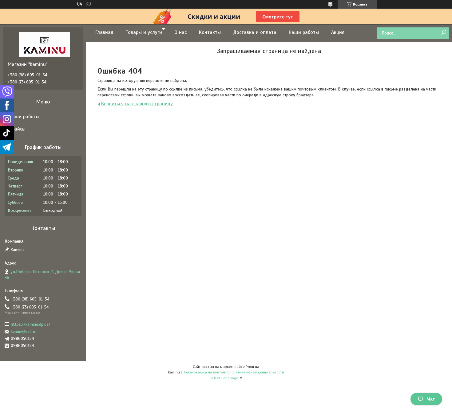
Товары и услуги (143, 32)
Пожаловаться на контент (205, 372)
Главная (104, 32)
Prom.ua (252, 367)
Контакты (210, 32)
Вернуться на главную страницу (137, 104)
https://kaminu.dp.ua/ (30, 324)
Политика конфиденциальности (256, 372)
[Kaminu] (44, 44)
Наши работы (304, 32)
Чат (431, 399)
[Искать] (443, 32)
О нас (180, 32)
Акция (337, 32)
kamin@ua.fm (23, 331)
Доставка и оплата (254, 32)
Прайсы (17, 129)
